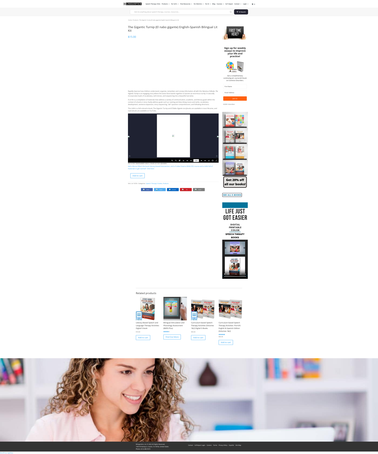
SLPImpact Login (200, 445)
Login (245, 4)
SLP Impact (229, 4)
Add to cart (137, 175)
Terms (215, 445)
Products (165, 4)
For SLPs (174, 4)
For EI (207, 4)
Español (231, 445)
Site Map (238, 445)
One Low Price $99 (230, 424)
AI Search (242, 12)
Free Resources (185, 4)
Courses (219, 4)
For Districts (198, 4)
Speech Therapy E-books (154, 183)
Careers (209, 445)
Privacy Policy (223, 445)
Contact (237, 4)
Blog (213, 4)
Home (130, 20)
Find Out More (172, 337)
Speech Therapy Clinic (153, 4)
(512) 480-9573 (145, 449)
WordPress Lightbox (6, 453)
